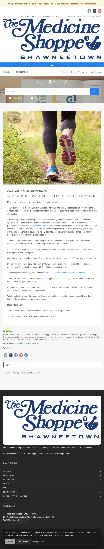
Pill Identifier (44, 16)
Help (33, 16)
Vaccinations (8, 479)
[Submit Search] (94, 91)
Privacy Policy (38, 541)
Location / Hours (72, 16)
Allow (10, 541)
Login (98, 16)
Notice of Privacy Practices (15, 496)
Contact (6, 483)
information (52, 310)
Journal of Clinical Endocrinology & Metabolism (65, 272)
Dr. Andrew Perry (39, 225)
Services (7, 471)
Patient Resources (79, 72)
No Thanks (23, 541)
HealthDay (21, 343)
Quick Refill (57, 16)
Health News (18, 98)
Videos (38, 98)
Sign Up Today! (88, 16)
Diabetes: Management (31, 372)
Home (65, 72)
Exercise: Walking (12, 372)
